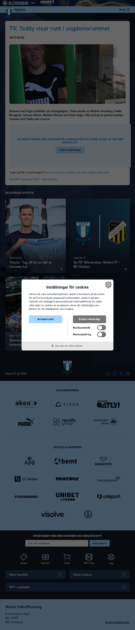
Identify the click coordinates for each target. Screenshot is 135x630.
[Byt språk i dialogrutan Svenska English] (108, 285)
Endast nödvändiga (89, 319)
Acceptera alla (46, 319)
